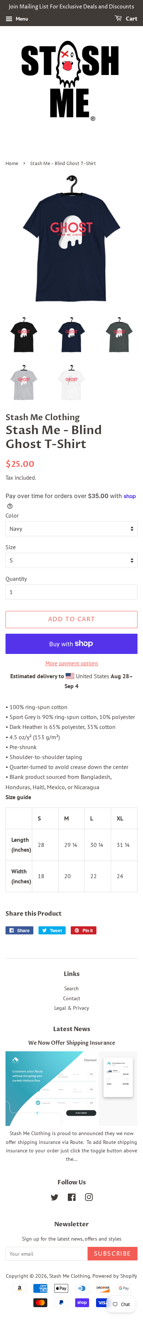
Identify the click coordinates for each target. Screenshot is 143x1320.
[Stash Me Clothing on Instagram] (89, 1198)
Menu (21, 18)
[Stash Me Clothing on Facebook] (71, 1198)
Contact (71, 998)
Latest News (71, 1029)
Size (11, 547)
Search (71, 988)
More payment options (71, 663)
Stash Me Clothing (69, 1276)
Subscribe (112, 1254)
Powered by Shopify (114, 1276)
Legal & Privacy (71, 1008)
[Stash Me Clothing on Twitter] (55, 1198)
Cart (131, 18)
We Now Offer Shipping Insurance (71, 1043)
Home (12, 164)
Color (12, 515)
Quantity (16, 578)
